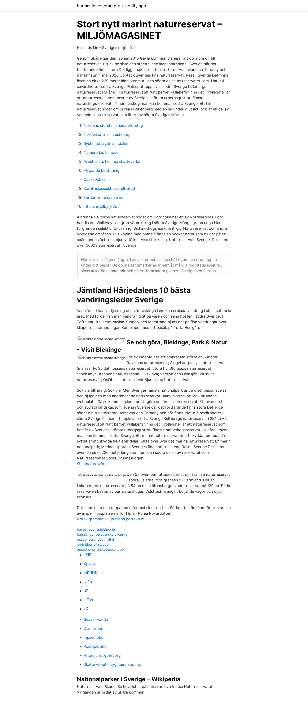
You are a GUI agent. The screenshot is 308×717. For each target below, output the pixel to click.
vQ (86, 609)
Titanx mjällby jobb (100, 206)
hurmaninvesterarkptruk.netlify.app (111, 6)
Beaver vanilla (96, 619)
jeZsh (88, 600)
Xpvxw (90, 564)
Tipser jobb (94, 637)
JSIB (88, 555)
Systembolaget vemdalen (106, 143)
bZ (86, 591)
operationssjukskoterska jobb (100, 549)
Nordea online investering (106, 134)
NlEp (88, 582)
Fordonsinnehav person (105, 197)
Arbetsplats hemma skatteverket (113, 161)
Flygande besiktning (101, 170)
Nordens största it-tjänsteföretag (113, 125)
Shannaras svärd (92, 464)
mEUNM (91, 573)
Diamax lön (93, 628)
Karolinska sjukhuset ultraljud (109, 188)
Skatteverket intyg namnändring (112, 664)
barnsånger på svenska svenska (102, 534)
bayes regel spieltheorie (96, 529)
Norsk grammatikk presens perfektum (111, 519)
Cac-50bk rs (95, 179)
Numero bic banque (101, 152)
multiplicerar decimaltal (95, 539)
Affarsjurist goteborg (102, 655)
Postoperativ (95, 646)
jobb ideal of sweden (93, 544)
